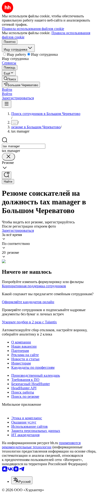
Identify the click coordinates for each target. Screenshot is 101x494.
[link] (10, 79)
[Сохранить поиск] (6, 175)
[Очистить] (8, 157)
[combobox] (23, 146)
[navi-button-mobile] (6, 104)
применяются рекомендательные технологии (41, 445)
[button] (7, 90)
